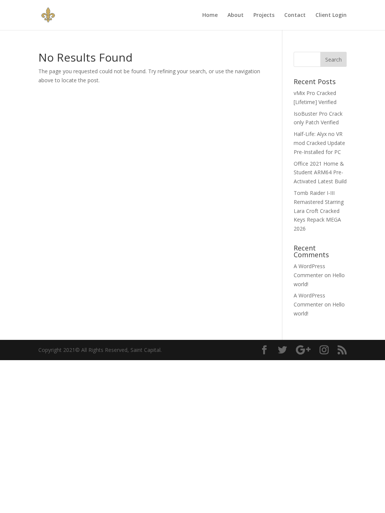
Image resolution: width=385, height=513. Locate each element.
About (235, 15)
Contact (295, 15)
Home (210, 15)
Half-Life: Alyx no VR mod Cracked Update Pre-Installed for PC (319, 142)
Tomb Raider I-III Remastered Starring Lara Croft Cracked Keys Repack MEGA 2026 (319, 210)
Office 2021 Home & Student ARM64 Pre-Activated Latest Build (320, 172)
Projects (263, 15)
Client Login (331, 15)
